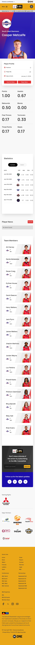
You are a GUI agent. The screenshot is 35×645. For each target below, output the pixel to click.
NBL (3, 595)
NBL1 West (4, 583)
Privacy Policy (6, 632)
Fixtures (4, 564)
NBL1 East (4, 581)
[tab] (13, 164)
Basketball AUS (23, 588)
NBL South (4, 578)
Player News (24, 82)
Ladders (4, 567)
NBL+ (20, 569)
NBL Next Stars (6, 600)
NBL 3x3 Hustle (6, 597)
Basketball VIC (22, 578)
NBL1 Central (5, 586)
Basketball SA (22, 581)
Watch (3, 562)
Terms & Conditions (18, 630)
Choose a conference (7, 1)
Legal (20, 567)
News (3, 560)
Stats (3, 569)
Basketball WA (22, 583)
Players (21, 560)
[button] (8, 1)
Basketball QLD (23, 576)
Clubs (20, 557)
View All (30, 221)
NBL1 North (5, 576)
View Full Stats (11, 82)
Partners (21, 564)
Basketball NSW (23, 586)
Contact (21, 562)
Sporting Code (22, 632)
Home (3, 557)
